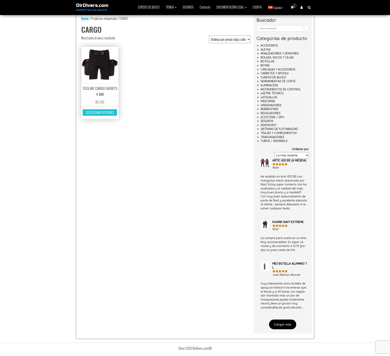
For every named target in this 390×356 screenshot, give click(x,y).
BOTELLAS (267, 61)
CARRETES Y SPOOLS (275, 73)
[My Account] (301, 7)
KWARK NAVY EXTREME (288, 222)
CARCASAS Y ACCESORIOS (278, 69)
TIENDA (170, 7)
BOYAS (265, 65)
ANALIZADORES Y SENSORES (280, 53)
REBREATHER (269, 109)
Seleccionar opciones (100, 112)
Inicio (85, 18)
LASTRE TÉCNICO (272, 93)
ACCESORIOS (269, 45)
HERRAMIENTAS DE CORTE (278, 81)
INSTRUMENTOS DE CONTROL (281, 89)
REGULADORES (271, 113)
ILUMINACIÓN (269, 85)
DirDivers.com (92, 5)
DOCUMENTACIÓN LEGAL (231, 7)
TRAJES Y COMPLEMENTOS (279, 133)
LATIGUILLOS (269, 97)
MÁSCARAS (268, 101)
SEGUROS (188, 7)
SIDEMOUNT (269, 125)
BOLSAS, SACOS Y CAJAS (277, 57)
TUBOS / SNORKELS (274, 141)
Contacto (205, 7)
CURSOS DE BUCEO (148, 7)
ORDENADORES (271, 105)
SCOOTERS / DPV (272, 117)
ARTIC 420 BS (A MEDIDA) (289, 160)
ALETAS (266, 49)
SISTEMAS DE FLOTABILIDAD (279, 129)
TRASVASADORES (272, 137)
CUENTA (257, 7)
